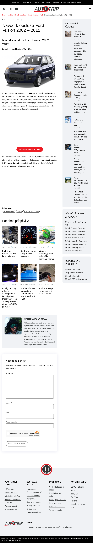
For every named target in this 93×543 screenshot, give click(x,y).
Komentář (10, 373)
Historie (74, 501)
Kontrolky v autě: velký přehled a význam (28, 254)
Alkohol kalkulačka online (56, 488)
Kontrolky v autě (39, 2)
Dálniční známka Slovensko (75, 228)
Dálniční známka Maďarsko (75, 238)
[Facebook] (4, 9)
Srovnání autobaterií (57, 507)
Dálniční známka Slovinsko (75, 235)
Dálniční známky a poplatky (33, 497)
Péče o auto (9, 489)
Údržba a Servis (11, 493)
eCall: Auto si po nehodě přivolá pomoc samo (46, 291)
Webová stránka (11, 422)
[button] (90, 9)
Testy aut (74, 494)
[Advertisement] (29, 128)
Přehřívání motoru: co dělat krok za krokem (9, 254)
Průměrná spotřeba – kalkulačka (13, 501)
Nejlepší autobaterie (72, 276)
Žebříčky (74, 497)
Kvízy (73, 490)
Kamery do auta (55, 503)
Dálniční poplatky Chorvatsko (76, 241)
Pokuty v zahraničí (34, 505)
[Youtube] (16, 9)
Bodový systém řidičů (57, 500)
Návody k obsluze (20, 15)
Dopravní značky (16, 2)
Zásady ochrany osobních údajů (74, 538)
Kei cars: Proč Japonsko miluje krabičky (80, 95)
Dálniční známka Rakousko (75, 231)
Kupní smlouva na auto (78, 505)
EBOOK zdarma (77, 487)
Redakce (40, 527)
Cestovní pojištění (76, 2)
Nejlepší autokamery (72, 269)
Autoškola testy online (55, 494)
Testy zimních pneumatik (53, 2)
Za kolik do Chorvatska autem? (34, 490)
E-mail (9, 412)
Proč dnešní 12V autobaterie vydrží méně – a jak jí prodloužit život (28, 293)
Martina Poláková (7, 19)
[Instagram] (10, 9)
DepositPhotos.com (15, 540)
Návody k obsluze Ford (35, 15)
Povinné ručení (65, 2)
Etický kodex (67, 527)
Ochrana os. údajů (52, 527)
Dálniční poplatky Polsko (74, 247)
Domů (4, 15)
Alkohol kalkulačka (28, 2)
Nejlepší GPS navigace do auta (76, 279)
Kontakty (30, 527)
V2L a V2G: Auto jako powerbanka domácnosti (81, 67)
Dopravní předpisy (34, 502)
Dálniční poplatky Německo (75, 244)
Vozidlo (10, 15)
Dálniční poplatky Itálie (73, 251)
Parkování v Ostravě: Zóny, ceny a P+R (80, 34)
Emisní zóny (32, 509)
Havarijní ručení (11, 510)
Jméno (9, 403)
